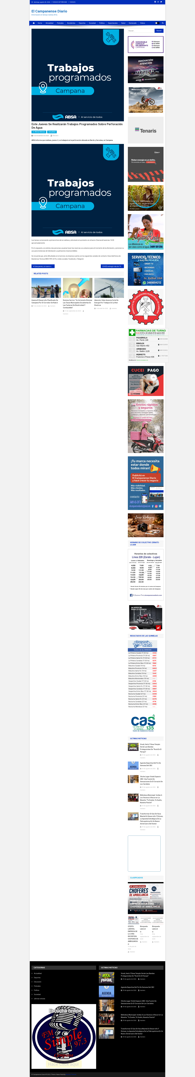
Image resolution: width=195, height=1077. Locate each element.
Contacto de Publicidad (59, 2)
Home (40, 23)
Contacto (72, 2)
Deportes (82, 23)
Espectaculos (113, 23)
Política (101, 23)
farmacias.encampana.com (142, 360)
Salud (123, 23)
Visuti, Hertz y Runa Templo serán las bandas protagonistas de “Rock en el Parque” (150, 748)
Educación (37, 982)
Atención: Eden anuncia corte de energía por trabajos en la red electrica (106, 302)
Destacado (133, 23)
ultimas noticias (39, 999)
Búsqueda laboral (144, 927)
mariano (55, 135)
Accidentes (71, 23)
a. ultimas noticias (39, 132)
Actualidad (49, 23)
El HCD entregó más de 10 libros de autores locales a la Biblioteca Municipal (113, 266)
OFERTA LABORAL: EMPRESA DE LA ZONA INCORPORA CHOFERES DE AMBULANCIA (133, 933)
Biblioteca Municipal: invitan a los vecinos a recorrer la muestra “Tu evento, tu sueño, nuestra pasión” (151, 798)
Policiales (60, 23)
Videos (142, 23)
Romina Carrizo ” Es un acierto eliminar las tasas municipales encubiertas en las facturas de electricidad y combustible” (77, 304)
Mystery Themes (71, 1074)
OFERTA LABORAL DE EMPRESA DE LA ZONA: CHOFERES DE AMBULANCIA (145, 903)
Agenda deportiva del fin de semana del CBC (150, 764)
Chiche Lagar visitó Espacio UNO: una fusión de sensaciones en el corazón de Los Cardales (151, 780)
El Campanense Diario (49, 11)
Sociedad (92, 23)
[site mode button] (157, 23)
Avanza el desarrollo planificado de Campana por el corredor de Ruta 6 (44, 301)
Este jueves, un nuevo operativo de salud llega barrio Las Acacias (45, 266)
